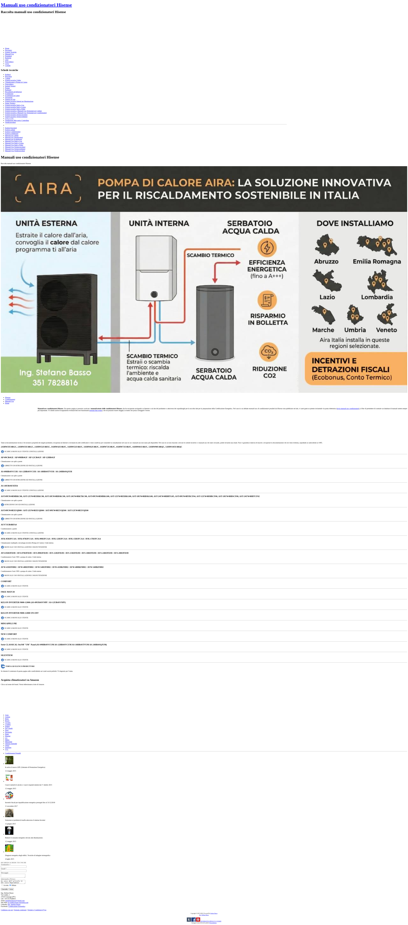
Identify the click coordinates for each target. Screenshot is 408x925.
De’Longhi (9, 728)
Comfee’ (8, 724)
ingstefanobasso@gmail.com (15, 901)
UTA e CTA (9, 118)
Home (7, 48)
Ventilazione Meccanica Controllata (17, 120)
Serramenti (8, 97)
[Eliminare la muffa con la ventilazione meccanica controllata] (9, 816)
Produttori (8, 56)
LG (6, 738)
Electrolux (8, 732)
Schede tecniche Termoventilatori (16, 117)
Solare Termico (10, 103)
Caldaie (7, 78)
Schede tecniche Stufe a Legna (15, 107)
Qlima (7, 745)
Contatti (7, 65)
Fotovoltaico (9, 62)
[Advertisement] (64, 30)
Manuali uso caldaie (11, 135)
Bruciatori (8, 76)
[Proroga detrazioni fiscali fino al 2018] (9, 799)
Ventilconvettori (10, 122)
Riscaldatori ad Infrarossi (13, 92)
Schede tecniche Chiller (13, 80)
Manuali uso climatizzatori (14, 137)
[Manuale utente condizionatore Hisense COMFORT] (2, 586)
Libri (6, 60)
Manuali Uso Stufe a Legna (14, 143)
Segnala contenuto (20, 910)
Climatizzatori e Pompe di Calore (16, 82)
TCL (6, 749)
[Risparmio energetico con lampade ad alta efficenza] (9, 834)
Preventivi (8, 50)
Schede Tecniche (10, 52)
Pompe (7, 88)
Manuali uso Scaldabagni (13, 139)
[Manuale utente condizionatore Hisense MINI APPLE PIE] (2, 628)
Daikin (7, 726)
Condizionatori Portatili (13, 753)
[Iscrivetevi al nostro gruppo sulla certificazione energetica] (193, 921)
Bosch (7, 721)
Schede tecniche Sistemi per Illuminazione (19, 101)
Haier (7, 734)
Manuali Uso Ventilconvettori (15, 151)
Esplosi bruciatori (11, 128)
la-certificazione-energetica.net (18, 902)
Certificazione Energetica (16, 906)
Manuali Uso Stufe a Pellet (14, 145)
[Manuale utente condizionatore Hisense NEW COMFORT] (2, 639)
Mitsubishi (8, 742)
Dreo (6, 730)
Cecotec (8, 723)
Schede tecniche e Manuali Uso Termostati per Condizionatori (26, 113)
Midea (7, 740)
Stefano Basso (213, 913)
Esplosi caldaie (10, 130)
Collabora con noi (7, 910)
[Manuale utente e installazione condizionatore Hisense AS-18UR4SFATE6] (2, 490)
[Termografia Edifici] (9, 852)
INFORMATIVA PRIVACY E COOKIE (210, 921)
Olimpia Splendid (11, 744)
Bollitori (8, 74)
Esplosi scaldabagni (11, 134)
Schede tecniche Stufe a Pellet (15, 109)
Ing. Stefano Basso (14, 904)
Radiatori (8, 90)
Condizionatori (10, 399)
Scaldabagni (9, 94)
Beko (7, 719)
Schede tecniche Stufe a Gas (14, 105)
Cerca (7, 64)
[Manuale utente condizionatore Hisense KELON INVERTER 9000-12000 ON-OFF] (2, 617)
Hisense (7, 397)
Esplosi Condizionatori (12, 132)
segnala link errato (96, 410)
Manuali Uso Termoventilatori (15, 149)
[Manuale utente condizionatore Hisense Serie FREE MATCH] (2, 596)
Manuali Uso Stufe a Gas (13, 141)
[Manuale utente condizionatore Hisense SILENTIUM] (2, 660)
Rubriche (8, 58)
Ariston (7, 717)
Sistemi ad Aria (10, 99)
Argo (7, 715)
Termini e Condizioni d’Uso (37, 910)
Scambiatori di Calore (12, 96)
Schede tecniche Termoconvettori (16, 115)
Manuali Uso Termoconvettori (15, 147)
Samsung (8, 747)
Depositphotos (213, 923)
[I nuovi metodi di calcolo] (9, 781)
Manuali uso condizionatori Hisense (36, 5)
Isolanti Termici (10, 86)
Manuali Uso (9, 54)
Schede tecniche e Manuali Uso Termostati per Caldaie (23, 111)
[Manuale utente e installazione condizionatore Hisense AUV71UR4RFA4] (2, 533)
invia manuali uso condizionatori (348, 408)
